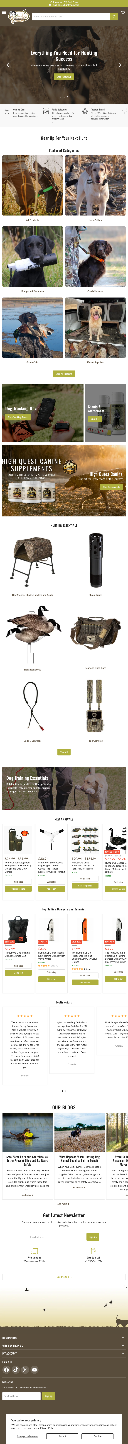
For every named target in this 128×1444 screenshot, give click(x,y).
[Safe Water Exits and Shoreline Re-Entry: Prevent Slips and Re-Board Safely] (27, 1132)
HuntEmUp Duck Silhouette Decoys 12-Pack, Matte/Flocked (83, 865)
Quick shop (18, 881)
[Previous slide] (8, 65)
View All (64, 752)
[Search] (114, 16)
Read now (26, 1194)
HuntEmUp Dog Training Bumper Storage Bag (17, 954)
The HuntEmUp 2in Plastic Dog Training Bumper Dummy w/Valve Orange (84, 957)
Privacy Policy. (47, 1428)
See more (62, 1203)
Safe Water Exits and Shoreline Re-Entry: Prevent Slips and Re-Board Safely (27, 1160)
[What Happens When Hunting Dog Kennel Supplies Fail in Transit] (79, 1132)
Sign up (93, 1237)
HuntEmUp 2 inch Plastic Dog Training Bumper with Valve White (51, 955)
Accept (62, 1436)
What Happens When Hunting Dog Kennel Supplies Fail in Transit (79, 1159)
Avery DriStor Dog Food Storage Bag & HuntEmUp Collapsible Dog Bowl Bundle (18, 867)
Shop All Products (64, 373)
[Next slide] (119, 65)
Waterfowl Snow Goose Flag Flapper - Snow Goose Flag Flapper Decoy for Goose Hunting (51, 867)
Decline (97, 1436)
